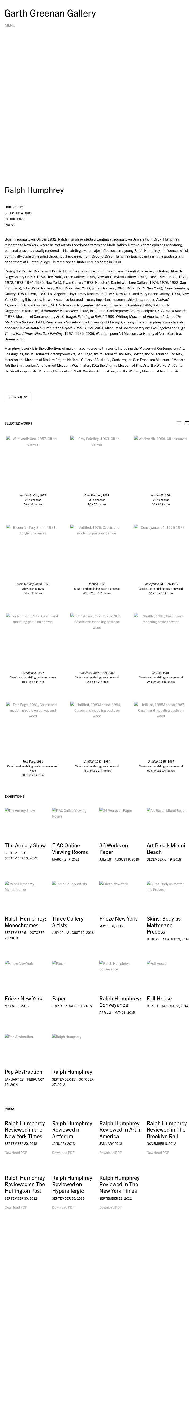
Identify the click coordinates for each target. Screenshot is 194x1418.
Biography (14, 207)
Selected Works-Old (179, 422)
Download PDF (16, 1152)
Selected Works (18, 213)
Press (10, 225)
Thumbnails (187, 422)
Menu (10, 25)
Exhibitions (14, 219)
